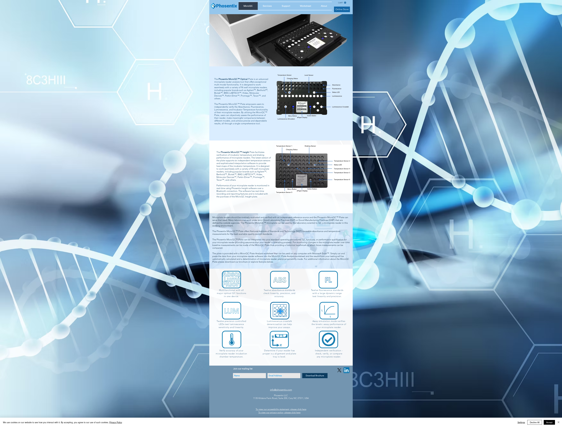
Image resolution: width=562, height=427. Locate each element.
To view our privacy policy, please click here (279, 412)
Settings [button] (521, 422)
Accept (549, 422)
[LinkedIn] (346, 370)
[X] (339, 370)
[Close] (558, 422)
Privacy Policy (115, 422)
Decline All (534, 422)
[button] (342, 3)
